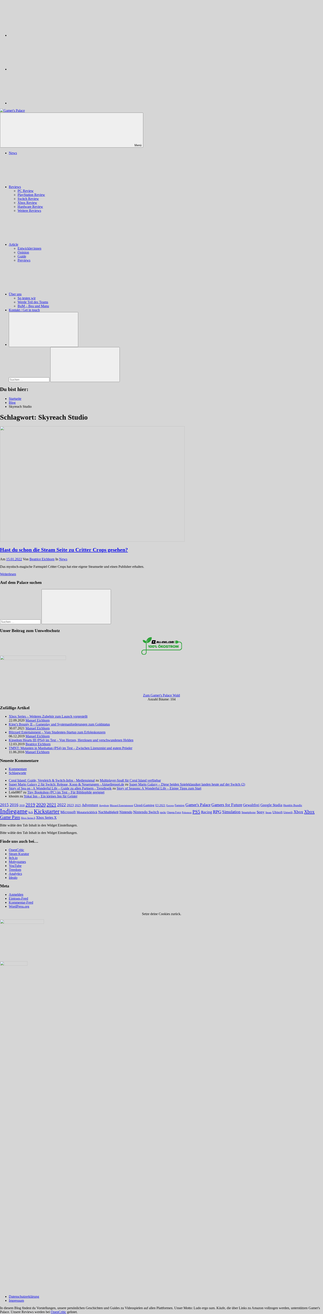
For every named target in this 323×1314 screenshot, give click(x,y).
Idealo (13, 877)
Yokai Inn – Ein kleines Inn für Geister (50, 796)
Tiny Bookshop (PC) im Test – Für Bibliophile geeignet (65, 792)
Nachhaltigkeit (108, 812)
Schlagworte (17, 773)
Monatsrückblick (87, 812)
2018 (22, 805)
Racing (206, 812)
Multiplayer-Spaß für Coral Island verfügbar (130, 780)
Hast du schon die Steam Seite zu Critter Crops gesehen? (64, 550)
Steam (268, 812)
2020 (41, 804)
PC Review (26, 191)
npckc (163, 812)
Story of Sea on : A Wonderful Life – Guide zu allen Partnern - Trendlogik (60, 788)
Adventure (90, 805)
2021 (51, 804)
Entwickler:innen (29, 248)
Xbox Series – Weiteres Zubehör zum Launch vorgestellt (48, 716)
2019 (30, 804)
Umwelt (288, 812)
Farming (180, 805)
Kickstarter (47, 811)
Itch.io (13, 858)
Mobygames (17, 862)
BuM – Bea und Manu (33, 306)
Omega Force (174, 812)
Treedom (15, 870)
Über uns (15, 294)
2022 (61, 804)
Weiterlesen (8, 574)
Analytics (15, 873)
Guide (22, 256)
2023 (70, 805)
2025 (78, 805)
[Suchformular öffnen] (43, 329)
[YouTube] (42, 103)
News (13, 153)
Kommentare (18, 769)
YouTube (15, 866)
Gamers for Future (226, 804)
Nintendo (125, 812)
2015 (4, 804)
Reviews (15, 187)
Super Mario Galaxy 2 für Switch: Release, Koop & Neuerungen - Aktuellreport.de (66, 784)
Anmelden (16, 894)
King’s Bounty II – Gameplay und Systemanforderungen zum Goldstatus (59, 724)
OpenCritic (16, 850)
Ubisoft (277, 812)
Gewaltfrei (251, 805)
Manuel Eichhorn (37, 720)
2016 (14, 804)
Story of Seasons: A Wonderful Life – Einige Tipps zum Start (159, 788)
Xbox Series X (46, 817)
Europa (170, 805)
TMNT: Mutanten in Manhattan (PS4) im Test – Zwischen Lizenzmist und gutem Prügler (70, 748)
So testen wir (27, 298)
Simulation (231, 812)
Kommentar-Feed (21, 902)
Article (13, 244)
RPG (217, 811)
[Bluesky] (42, 35)
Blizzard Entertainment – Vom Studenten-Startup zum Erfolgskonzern (57, 732)
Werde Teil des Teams (33, 302)
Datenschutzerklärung (24, 1296)
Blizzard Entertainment (121, 805)
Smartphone (248, 812)
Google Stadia (271, 805)
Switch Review (28, 199)
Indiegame (13, 811)
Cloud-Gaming (144, 805)
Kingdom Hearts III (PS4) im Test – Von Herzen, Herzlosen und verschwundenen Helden (71, 740)
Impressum (16, 1300)
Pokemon (187, 812)
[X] (42, 69)
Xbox (298, 812)
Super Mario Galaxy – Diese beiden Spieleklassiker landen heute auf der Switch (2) (187, 784)
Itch (30, 812)
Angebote (104, 805)
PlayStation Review (31, 195)
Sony (261, 812)
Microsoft (68, 812)
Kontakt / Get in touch (24, 310)
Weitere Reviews (29, 210)
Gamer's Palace (197, 804)
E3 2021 (160, 805)
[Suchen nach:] (29, 379)
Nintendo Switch (146, 812)
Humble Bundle (292, 805)
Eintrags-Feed (18, 898)
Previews (24, 260)
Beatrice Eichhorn (41, 559)
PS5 (196, 811)
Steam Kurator (19, 854)
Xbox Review (27, 203)
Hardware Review (30, 206)
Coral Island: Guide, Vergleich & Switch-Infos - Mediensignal (52, 780)
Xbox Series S (28, 818)
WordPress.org (19, 906)
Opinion (23, 252)
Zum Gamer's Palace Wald (161, 695)
